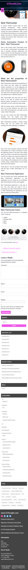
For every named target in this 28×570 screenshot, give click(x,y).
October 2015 (5, 354)
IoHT (23, 493)
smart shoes (18, 502)
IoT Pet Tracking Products (8, 374)
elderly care (14, 488)
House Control (6, 460)
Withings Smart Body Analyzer (12, 248)
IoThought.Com (14, 3)
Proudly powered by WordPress (5, 567)
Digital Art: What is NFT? (7, 365)
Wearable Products (7, 475)
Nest (16, 242)
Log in (3, 388)
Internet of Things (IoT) (15, 493)
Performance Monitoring (8, 469)
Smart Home (5, 451)
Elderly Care (5, 416)
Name (3, 284)
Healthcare (4, 411)
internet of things (5, 493)
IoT (2, 423)
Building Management (8, 454)
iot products (8, 496)
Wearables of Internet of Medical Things (11, 371)
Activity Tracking (6, 466)
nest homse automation (7, 499)
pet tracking (11, 502)
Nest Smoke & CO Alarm (8, 252)
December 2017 (5, 339)
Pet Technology (5, 430)
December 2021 (5, 336)
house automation (6, 491)
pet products (4, 502)
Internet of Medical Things (16, 491)
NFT (4, 407)
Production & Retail (6, 433)
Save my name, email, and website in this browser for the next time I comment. (12, 307)
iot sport (14, 496)
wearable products (6, 505)
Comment (4, 265)
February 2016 (5, 348)
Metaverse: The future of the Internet (10, 368)
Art (2, 399)
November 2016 (5, 345)
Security (4, 439)
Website (3, 300)
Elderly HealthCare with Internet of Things (12, 377)
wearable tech (20, 505)
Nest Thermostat (22, 499)
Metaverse (4, 427)
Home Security (6, 457)
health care (21, 488)
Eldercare (5, 413)
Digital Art (5, 401)
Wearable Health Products (9, 420)
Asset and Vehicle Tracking (9, 441)
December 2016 (5, 342)
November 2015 (5, 351)
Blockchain (4, 405)
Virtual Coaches (6, 472)
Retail (4, 435)
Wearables (13, 505)
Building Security (7, 444)
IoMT (3, 496)
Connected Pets (6, 448)
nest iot (15, 499)
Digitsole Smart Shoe (6, 488)
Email (3, 292)
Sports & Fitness (6, 464)
